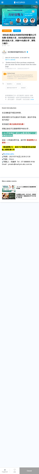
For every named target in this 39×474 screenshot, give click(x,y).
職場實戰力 (9, 84)
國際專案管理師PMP (12, 88)
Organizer (5, 472)
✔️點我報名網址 (8, 154)
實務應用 (23, 88)
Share (34, 6)
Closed (29, 471)
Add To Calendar (10, 59)
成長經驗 (18, 84)
